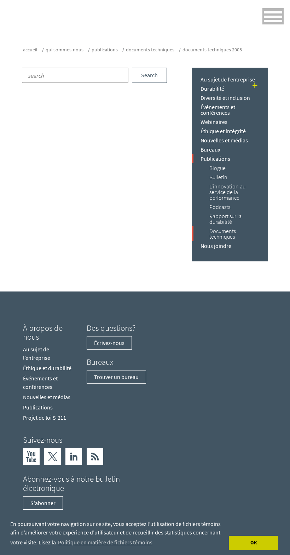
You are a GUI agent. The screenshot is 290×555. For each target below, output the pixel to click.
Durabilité (212, 88)
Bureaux (210, 149)
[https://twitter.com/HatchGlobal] (52, 455)
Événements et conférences (218, 109)
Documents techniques (150, 49)
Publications (105, 49)
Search (149, 75)
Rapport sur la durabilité (225, 219)
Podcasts (219, 206)
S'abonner (43, 502)
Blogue (217, 167)
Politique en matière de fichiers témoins (105, 542)
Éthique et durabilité (47, 368)
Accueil (30, 49)
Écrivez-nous (109, 342)
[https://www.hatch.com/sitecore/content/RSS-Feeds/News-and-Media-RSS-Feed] (95, 455)
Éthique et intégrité (223, 131)
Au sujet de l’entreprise (228, 79)
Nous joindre (216, 245)
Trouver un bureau (116, 376)
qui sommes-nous (64, 49)
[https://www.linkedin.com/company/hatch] (73, 455)
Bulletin (218, 177)
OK (253, 542)
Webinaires (214, 121)
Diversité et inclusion (225, 97)
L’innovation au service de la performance (227, 192)
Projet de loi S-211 (44, 417)
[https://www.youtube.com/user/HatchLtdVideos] (31, 455)
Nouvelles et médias (224, 140)
